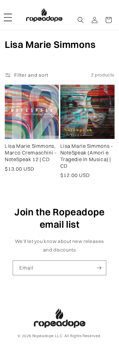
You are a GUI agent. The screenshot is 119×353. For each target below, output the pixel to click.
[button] (8, 15)
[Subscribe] (99, 267)
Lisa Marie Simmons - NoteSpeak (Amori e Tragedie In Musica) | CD (86, 156)
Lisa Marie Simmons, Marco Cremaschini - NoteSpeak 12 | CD (30, 152)
